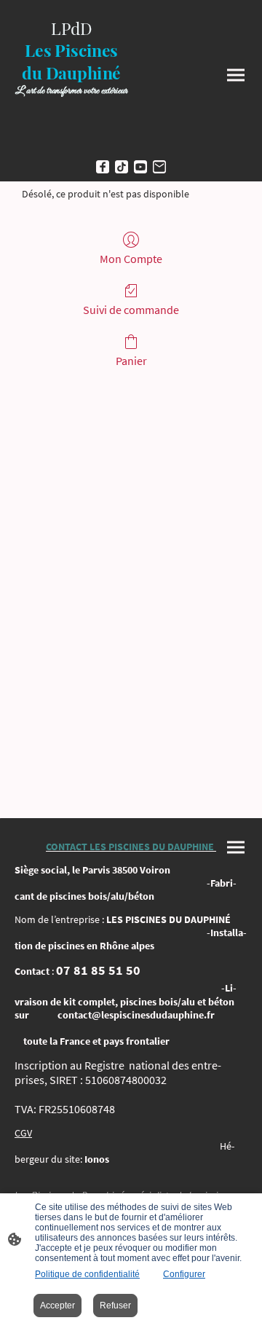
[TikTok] (121, 166)
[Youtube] (140, 166)
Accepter (57, 1305)
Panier (131, 360)
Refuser (115, 1305)
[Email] (159, 166)
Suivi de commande (131, 309)
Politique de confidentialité (87, 1274)
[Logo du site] (71, 139)
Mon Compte (131, 258)
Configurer (184, 1274)
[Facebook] (102, 166)
